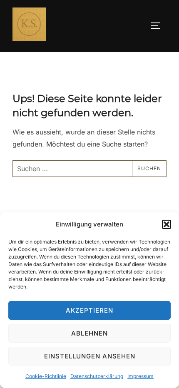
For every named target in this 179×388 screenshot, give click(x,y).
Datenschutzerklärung (96, 376)
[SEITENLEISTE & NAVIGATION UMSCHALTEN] (158, 26)
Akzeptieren (89, 310)
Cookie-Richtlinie (45, 376)
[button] (166, 224)
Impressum (140, 376)
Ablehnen (89, 333)
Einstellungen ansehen (89, 356)
